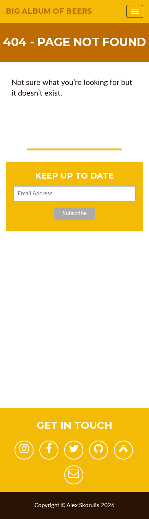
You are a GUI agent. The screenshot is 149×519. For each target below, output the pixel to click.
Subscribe (75, 213)
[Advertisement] (74, 333)
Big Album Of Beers (49, 11)
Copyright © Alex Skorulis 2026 (74, 505)
